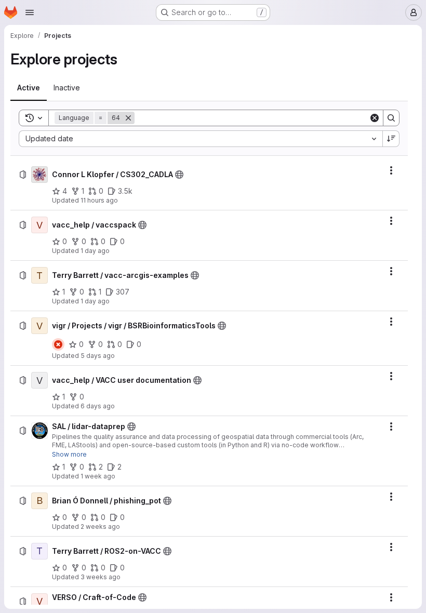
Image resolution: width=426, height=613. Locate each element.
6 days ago (98, 406)
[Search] (391, 118)
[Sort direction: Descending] (391, 138)
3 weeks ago (101, 577)
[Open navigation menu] (29, 12)
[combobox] (200, 138)
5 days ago (98, 355)
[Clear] (374, 118)
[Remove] (128, 118)
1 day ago (95, 251)
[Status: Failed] (58, 344)
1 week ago (98, 476)
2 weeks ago (100, 526)
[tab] (28, 88)
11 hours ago (99, 200)
